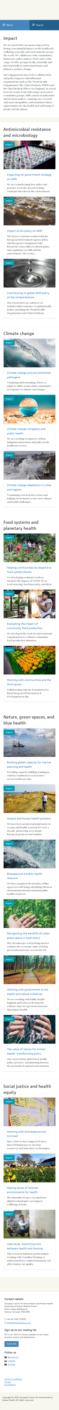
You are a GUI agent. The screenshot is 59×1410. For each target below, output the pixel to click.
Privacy (7, 1382)
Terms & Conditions (13, 1379)
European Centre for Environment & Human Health (16, 8)
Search (40, 25)
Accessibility (10, 1384)
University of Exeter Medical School (41, 8)
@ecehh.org (13, 1357)
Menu (9, 25)
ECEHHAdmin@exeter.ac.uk (19, 1323)
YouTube (11, 1364)
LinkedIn (11, 1361)
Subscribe (11, 1343)
